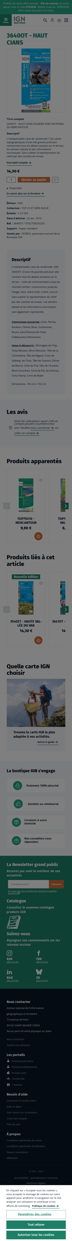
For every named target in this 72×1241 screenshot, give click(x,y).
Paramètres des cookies (34, 1214)
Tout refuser (36, 1224)
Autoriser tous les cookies (36, 1235)
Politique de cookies (43, 1205)
